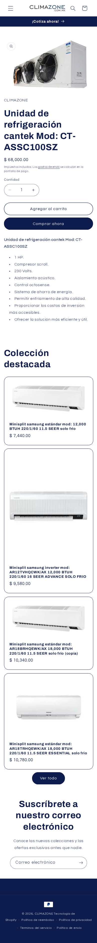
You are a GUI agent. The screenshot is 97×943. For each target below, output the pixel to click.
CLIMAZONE (44, 913)
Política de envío (69, 928)
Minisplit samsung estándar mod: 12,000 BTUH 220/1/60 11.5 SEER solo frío (47, 426)
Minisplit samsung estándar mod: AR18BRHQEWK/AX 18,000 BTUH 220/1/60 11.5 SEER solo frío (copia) (43, 648)
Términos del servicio (36, 928)
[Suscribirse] (81, 863)
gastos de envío (49, 167)
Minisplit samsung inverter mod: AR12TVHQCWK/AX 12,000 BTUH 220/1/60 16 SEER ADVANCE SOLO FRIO (47, 572)
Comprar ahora (48, 224)
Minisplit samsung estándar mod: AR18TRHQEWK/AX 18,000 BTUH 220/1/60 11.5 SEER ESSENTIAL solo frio (48, 748)
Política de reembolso (37, 920)
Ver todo (48, 778)
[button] (10, 8)
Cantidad (11, 179)
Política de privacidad (75, 920)
